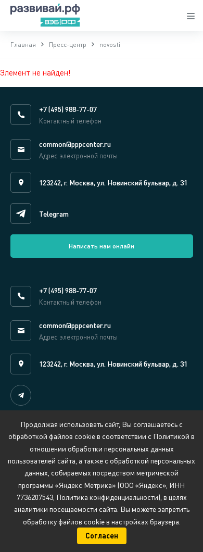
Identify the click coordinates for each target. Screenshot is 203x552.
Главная (23, 44)
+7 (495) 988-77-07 (68, 109)
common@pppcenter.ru (75, 144)
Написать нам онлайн (101, 246)
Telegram (54, 213)
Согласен (101, 535)
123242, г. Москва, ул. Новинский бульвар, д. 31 (113, 182)
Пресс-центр (67, 44)
